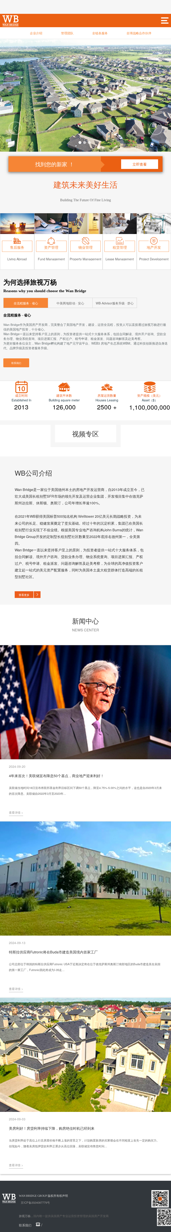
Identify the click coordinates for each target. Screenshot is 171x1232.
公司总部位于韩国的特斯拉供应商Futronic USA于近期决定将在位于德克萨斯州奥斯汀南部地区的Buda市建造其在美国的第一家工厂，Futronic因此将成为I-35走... (84, 967)
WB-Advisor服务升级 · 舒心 (115, 303)
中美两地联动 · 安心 (70, 303)
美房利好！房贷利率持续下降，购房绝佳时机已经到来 (51, 1128)
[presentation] (15, 128)
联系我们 (16, 363)
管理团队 (67, 33)
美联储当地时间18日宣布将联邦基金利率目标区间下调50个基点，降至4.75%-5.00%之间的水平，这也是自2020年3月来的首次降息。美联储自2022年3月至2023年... (85, 791)
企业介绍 (36, 33)
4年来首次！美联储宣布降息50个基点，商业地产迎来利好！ (56, 775)
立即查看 (139, 164)
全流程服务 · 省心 (26, 303)
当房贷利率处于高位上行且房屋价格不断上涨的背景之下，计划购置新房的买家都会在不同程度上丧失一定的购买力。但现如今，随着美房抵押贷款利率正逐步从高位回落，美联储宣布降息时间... (84, 1143)
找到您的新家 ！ (54, 164)
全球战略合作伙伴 (138, 33)
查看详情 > (16, 812)
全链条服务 (100, 33)
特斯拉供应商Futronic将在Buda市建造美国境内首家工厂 (53, 952)
